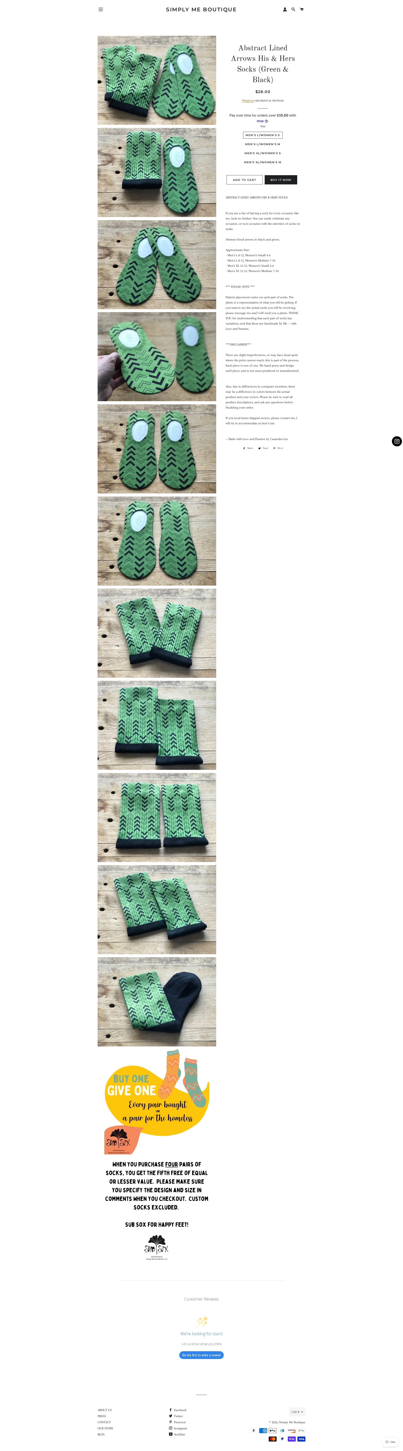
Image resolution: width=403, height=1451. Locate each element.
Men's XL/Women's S (263, 153)
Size (263, 126)
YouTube (179, 1434)
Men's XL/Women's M (262, 162)
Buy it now (281, 179)
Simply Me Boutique (201, 9)
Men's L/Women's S (263, 135)
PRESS (102, 1416)
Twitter (178, 1416)
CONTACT (104, 1422)
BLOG (101, 1434)
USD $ (295, 1412)
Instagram (180, 1428)
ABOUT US (105, 1410)
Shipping (248, 100)
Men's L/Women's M (262, 144)
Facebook (179, 1410)
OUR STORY (105, 1428)
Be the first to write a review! (201, 1355)
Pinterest (179, 1422)
